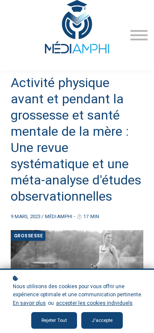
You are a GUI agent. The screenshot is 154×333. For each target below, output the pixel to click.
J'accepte (102, 320)
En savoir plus (29, 303)
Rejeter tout (54, 320)
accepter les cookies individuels (94, 303)
